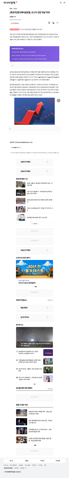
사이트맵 (58, 461)
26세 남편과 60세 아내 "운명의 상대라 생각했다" (39, 201)
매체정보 (22, 468)
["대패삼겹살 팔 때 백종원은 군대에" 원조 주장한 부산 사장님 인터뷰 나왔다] (48, 364)
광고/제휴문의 (13, 465)
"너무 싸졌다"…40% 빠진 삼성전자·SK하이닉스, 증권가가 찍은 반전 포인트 (29, 59)
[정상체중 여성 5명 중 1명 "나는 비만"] (20, 220)
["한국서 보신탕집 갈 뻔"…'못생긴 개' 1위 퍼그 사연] (20, 212)
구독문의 (34, 465)
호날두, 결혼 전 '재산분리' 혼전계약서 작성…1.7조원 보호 (40, 184)
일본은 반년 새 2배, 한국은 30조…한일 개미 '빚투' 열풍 (40, 422)
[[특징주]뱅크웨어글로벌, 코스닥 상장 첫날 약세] (34, 111)
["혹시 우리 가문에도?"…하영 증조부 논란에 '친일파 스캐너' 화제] (20, 195)
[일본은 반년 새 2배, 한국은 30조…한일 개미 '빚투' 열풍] (21, 425)
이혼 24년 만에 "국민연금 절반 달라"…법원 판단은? (24, 52)
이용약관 (16, 468)
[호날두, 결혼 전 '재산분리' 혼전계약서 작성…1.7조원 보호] (20, 187)
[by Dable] (50, 389)
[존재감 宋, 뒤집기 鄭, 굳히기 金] (21, 416)
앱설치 (26, 461)
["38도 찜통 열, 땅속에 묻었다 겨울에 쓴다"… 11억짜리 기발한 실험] (21, 434)
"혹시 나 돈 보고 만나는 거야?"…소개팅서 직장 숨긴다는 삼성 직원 (41, 439)
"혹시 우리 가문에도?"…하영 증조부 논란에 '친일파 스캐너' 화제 (39, 192)
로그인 (11, 461)
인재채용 (21, 465)
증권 (11, 8)
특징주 (15, 8)
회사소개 (6, 465)
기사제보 (40, 465)
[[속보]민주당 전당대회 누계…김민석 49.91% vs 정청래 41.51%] (48, 355)
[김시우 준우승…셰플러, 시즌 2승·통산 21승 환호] (48, 373)
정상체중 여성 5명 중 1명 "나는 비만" (37, 217)
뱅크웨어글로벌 (14, 29)
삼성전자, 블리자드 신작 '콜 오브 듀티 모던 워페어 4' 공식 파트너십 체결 (28, 55)
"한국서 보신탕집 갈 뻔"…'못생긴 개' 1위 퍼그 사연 (40, 209)
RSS (45, 465)
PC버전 (42, 461)
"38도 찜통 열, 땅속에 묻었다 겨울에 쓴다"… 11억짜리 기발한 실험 (40, 431)
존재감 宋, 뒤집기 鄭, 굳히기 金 (38, 413)
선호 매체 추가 (16, 23)
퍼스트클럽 (27, 465)
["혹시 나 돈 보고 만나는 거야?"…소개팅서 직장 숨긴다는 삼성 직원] (21, 442)
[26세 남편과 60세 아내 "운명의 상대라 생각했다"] (20, 203)
